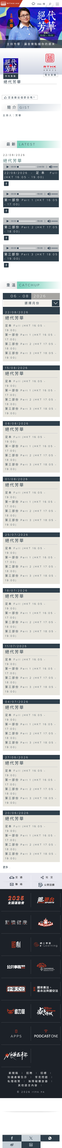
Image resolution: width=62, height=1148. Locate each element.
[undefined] (33, 3)
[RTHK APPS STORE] (16, 1033)
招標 (45, 1073)
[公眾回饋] (40, 884)
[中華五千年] (16, 1056)
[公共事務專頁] (16, 967)
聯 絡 (19, 884)
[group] (49, 167)
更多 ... (7, 867)
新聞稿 (14, 1073)
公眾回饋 (49, 885)
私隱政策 (15, 1081)
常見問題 (42, 1077)
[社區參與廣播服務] (45, 967)
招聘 (30, 1073)
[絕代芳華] (6, 184)
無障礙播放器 (39, 1081)
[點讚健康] (16, 922)
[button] (7, 167)
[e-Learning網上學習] (45, 944)
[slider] (27, 167)
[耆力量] (16, 1011)
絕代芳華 (12, 161)
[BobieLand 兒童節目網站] (45, 922)
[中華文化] (16, 989)
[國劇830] (16, 944)
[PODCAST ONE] (45, 1033)
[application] (30, 166)
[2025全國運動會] (16, 900)
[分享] (42, 877)
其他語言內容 (28, 1085)
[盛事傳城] (45, 1011)
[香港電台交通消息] (12, 877)
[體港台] (45, 900)
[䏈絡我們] (12, 884)
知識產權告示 (18, 1077)
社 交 (49, 877)
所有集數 (10, 76)
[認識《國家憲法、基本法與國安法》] (45, 989)
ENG (39, 4)
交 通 (19, 877)
